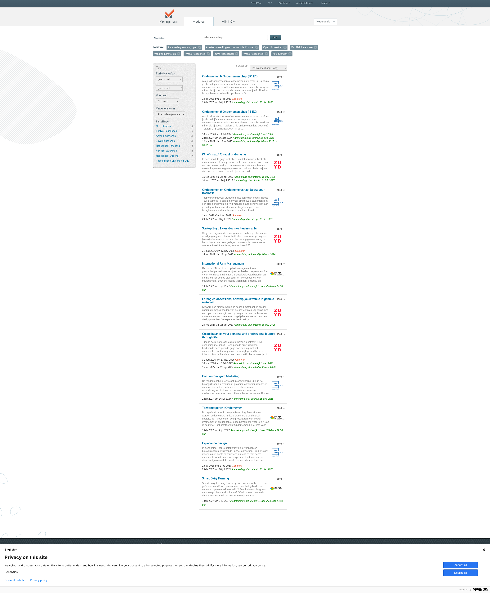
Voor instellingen (304, 3)
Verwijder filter (199, 47)
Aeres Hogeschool (166, 135)
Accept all (460, 564)
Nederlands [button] (323, 21)
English (10, 549)
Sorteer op (241, 65)
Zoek (275, 37)
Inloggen (325, 3)
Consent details (14, 580)
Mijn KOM (228, 21)
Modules (199, 21)
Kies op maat (168, 16)
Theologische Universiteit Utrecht (173, 160)
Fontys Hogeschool (166, 131)
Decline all (460, 572)
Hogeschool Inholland (168, 145)
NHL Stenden (163, 126)
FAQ (270, 3)
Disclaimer (284, 3)
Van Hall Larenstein (166, 150)
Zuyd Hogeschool (165, 140)
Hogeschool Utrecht (167, 155)
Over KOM (256, 3)
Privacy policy (39, 580)
